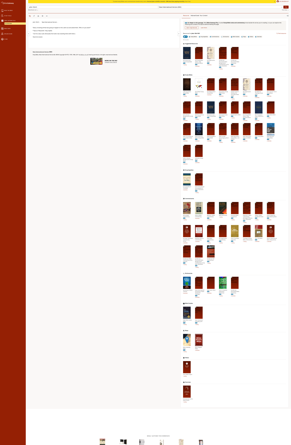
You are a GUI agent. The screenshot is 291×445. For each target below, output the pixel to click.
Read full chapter (38, 37)
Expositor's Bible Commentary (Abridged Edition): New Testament (248, 217)
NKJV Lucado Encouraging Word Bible (224, 138)
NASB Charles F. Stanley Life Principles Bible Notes (235, 94)
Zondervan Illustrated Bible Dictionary (235, 62)
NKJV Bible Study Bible (187, 320)
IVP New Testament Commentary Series (188, 240)
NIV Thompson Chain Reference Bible (259, 116)
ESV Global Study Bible (199, 92)
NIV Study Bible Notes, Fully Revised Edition (199, 62)
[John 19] (179, 34)
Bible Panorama (223, 215)
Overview (188, 382)
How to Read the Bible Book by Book (271, 216)
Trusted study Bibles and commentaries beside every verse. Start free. (152, 1)
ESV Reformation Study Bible (211, 92)
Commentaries (189, 198)
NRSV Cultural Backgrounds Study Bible (188, 160)
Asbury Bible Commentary (198, 216)
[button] (282, 1)
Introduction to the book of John (188, 399)
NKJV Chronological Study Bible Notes (188, 137)
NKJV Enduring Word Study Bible (199, 137)
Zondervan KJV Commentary (210, 259)
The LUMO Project (187, 374)
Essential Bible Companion (234, 216)
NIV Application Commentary (223, 239)
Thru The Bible (258, 238)
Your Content (203, 15)
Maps (186, 330)
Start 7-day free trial (191, 27)
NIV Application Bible (211, 61)
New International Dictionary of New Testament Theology (199, 292)
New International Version (41, 52)
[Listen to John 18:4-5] (47, 16)
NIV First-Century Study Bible (199, 115)
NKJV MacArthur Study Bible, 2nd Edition (235, 138)
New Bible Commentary (210, 239)
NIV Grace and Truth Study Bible (187, 61)
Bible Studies (189, 303)
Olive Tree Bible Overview (235, 239)
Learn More (204, 27)
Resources (186, 15)
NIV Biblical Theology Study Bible (259, 93)
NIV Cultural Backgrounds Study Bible (188, 116)
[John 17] (28, 34)
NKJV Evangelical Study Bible (211, 137)
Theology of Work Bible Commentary (247, 239)
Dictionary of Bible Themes (187, 290)
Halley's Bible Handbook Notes (259, 216)
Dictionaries (188, 273)
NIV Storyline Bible (235, 114)
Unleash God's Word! (111, 62)
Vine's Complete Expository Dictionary (223, 291)
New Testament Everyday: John (199, 320)
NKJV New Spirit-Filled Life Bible (247, 137)
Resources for (191, 33)
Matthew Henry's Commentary (199, 239)
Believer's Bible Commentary (211, 216)
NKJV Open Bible (211, 290)
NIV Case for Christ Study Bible (272, 92)
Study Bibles (188, 75)
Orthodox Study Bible (199, 159)
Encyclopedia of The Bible (187, 187)
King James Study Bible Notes (223, 92)
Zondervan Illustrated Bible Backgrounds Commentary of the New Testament (224, 63)
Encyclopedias (189, 170)
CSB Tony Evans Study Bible (187, 92)
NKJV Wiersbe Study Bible (270, 137)
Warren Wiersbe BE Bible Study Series (272, 239)
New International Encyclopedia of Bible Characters (199, 188)
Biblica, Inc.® (84, 55)
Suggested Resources (191, 43)
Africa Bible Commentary (186, 216)
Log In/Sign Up (284, 1)
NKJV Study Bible (259, 136)
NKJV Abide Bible (271, 114)
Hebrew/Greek (195, 15)
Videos (187, 358)
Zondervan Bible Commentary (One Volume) (187, 260)
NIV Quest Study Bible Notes (223, 115)
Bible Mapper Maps (198, 348)
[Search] (286, 7)
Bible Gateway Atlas (186, 348)
